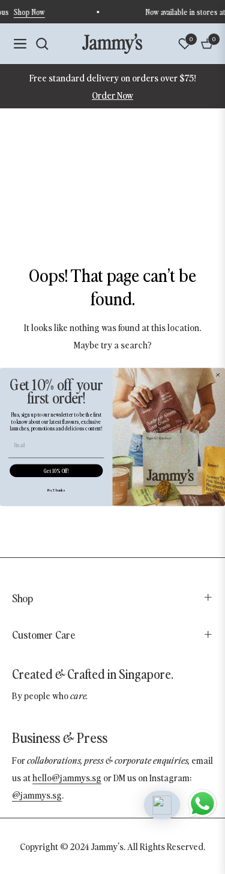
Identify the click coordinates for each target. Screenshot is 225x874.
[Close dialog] (218, 375)
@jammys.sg (37, 794)
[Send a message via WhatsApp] (202, 803)
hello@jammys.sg (66, 777)
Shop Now (32, 12)
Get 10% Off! (56, 471)
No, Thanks (56, 490)
